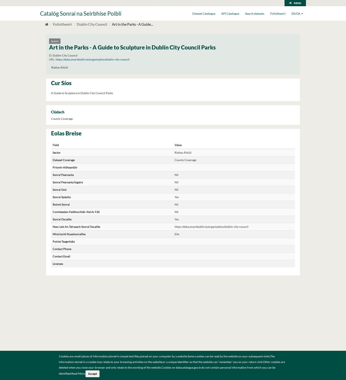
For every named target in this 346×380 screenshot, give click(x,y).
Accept (92, 373)
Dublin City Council (92, 24)
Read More (78, 373)
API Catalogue (230, 13)
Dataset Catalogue (203, 13)
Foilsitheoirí (278, 13)
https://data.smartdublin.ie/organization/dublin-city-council (93, 59)
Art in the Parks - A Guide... (132, 24)
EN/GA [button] (296, 13)
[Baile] (46, 24)
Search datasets (254, 13)
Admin (297, 3)
